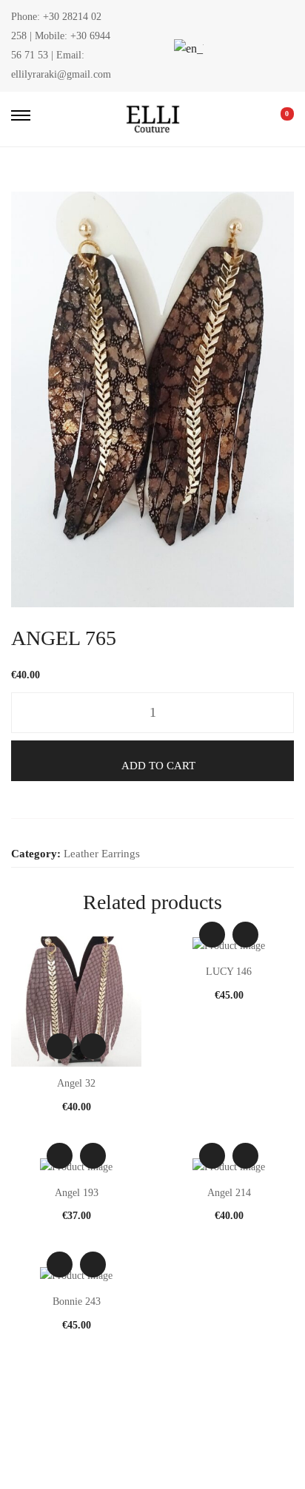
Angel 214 (229, 1192)
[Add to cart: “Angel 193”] (93, 1156)
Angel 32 (76, 1083)
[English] (186, 48)
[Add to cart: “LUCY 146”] (245, 935)
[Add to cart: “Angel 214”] (245, 1156)
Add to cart (158, 765)
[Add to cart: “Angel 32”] (93, 1046)
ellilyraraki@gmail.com (61, 74)
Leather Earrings (102, 854)
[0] (277, 119)
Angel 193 (76, 1192)
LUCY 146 (229, 971)
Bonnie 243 (77, 1301)
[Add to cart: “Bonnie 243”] (93, 1264)
